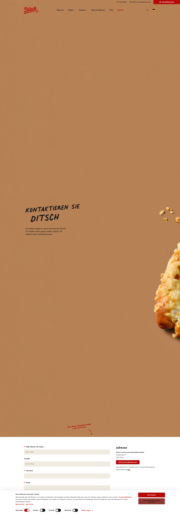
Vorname (29, 471)
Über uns (60, 10)
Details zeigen (86, 510)
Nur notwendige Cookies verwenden (152, 501)
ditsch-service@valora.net (128, 462)
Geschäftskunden (168, 2)
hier (129, 470)
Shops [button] (70, 10)
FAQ (111, 10)
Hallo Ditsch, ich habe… (35, 447)
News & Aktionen (98, 10)
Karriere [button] (82, 10)
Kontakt (120, 10)
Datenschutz (20, 504)
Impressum (29, 504)
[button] (147, 10)
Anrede (27, 459)
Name (28, 483)
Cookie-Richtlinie (125, 497)
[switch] (42, 510)
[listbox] (67, 452)
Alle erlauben (151, 495)
